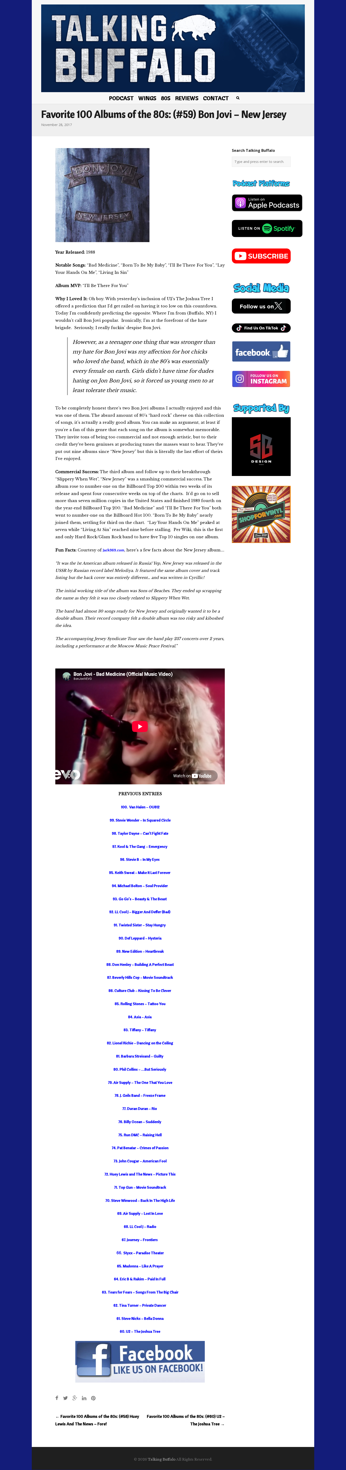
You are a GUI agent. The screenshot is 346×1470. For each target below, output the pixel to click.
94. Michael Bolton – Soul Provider (140, 885)
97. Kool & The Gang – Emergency (140, 846)
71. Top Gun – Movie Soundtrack (140, 1187)
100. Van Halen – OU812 (140, 807)
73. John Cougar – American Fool (140, 1161)
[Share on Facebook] (56, 1398)
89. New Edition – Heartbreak (140, 951)
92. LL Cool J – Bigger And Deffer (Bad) (140, 911)
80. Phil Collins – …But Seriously (140, 1069)
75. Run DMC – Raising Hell (140, 1134)
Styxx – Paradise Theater (143, 1252)
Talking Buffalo (162, 1459)
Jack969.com (113, 550)
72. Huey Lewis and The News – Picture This (140, 1174)
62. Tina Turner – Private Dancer (140, 1305)
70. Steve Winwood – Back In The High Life (140, 1200)
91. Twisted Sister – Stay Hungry (140, 925)
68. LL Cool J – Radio (140, 1226)
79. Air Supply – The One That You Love (140, 1082)
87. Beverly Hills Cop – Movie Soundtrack (140, 977)
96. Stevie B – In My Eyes (140, 859)
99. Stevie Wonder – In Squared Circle (140, 820)
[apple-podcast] (267, 213)
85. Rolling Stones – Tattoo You (140, 1003)
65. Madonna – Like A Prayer (140, 1266)
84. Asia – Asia (140, 1016)
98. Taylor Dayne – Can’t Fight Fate (140, 833)
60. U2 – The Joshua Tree (140, 1331)
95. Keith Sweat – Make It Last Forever (140, 872)
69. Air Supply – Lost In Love (140, 1213)
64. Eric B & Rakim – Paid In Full (140, 1279)
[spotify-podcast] (267, 238)
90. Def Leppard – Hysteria (140, 938)
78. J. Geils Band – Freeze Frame (140, 1095)
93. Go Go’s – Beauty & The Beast (140, 898)
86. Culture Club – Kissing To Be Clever (140, 990)
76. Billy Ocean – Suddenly (140, 1121)
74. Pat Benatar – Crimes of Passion (140, 1147)
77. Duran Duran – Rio (140, 1108)
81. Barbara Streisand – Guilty (140, 1056)
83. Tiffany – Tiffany (140, 1029)
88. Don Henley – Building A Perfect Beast (140, 964)
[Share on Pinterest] (93, 1398)
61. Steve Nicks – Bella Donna (140, 1318)
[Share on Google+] (74, 1398)
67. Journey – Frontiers (140, 1239)
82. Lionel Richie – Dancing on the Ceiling (140, 1043)
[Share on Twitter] (65, 1398)
